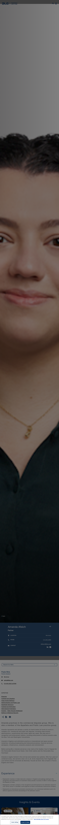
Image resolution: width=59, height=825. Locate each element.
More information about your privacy (41, 819)
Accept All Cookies (25, 822)
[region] (29, 819)
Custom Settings (14, 822)
